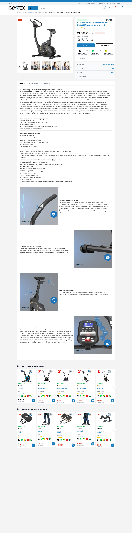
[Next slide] (113, 52)
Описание (22, 83)
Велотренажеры (39, 12)
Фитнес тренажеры (28, 12)
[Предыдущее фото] (20, 44)
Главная (19, 12)
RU (11, 3)
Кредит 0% (105, 45)
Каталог (34, 8)
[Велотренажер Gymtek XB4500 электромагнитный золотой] (87, 40)
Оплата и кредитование (90, 3)
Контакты (80, 3)
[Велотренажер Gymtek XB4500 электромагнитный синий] (92, 40)
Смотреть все (109, 366)
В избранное (82, 58)
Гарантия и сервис (110, 3)
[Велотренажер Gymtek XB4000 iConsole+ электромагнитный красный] (83, 40)
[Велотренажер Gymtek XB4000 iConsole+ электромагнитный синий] (79, 40)
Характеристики (34, 83)
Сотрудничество (101, 3)
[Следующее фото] (69, 44)
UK (9, 3)
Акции (118, 3)
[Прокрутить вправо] (71, 66)
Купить (87, 45)
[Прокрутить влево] (19, 66)
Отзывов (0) (46, 83)
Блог (122, 3)
